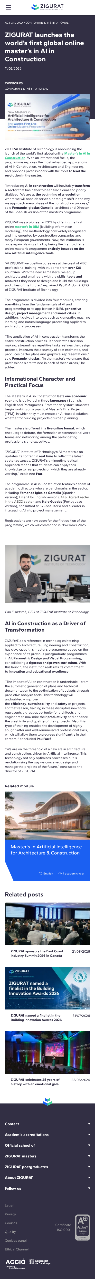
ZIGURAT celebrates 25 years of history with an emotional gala (35, 1082)
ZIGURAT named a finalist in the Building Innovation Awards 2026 (36, 1017)
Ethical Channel (16, 1249)
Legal (9, 1205)
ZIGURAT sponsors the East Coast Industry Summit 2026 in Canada (37, 953)
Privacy (10, 1214)
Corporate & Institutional (47, 22)
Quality (10, 1232)
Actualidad (14, 22)
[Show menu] (8, 7)
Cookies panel (16, 1240)
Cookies (11, 1223)
